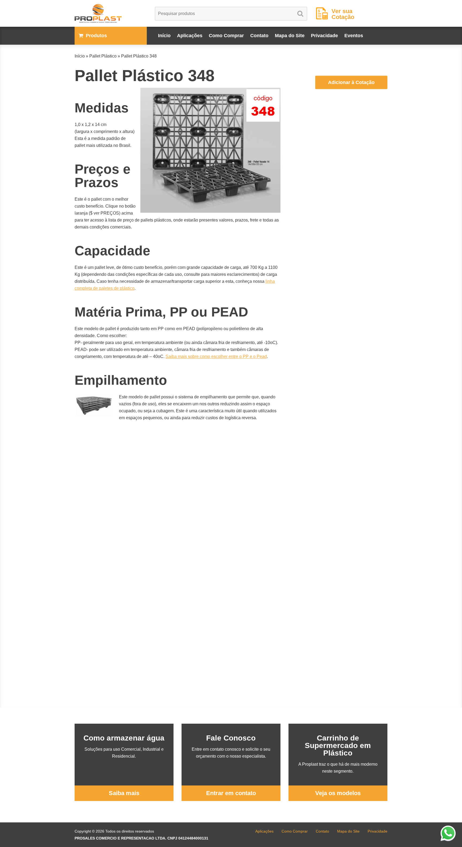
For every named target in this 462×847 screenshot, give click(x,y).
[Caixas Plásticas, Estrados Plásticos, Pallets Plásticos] (111, 13)
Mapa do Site (290, 35)
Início (164, 35)
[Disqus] (177, 504)
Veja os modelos (338, 793)
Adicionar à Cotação (351, 82)
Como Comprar (226, 35)
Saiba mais (124, 793)
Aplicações (189, 35)
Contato (259, 35)
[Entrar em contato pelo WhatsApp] (448, 833)
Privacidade (324, 35)
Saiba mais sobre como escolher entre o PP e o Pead (216, 356)
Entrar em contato (231, 793)
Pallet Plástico (103, 56)
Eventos (353, 35)
